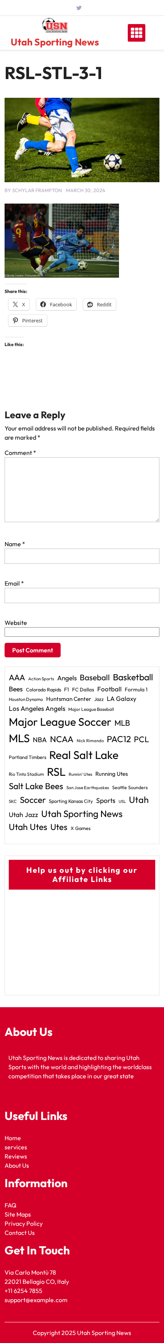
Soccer (33, 799)
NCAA (62, 739)
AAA (17, 677)
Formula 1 (136, 689)
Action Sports (41, 678)
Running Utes (111, 773)
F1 (66, 689)
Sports (106, 800)
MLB (122, 723)
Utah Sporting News (55, 42)
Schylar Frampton (37, 190)
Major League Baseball (91, 709)
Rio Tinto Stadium (26, 774)
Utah (139, 799)
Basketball (133, 677)
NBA (40, 739)
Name (15, 544)
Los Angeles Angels (37, 708)
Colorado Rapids (43, 689)
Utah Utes (28, 826)
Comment (20, 452)
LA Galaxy (122, 698)
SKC (13, 801)
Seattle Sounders (130, 787)
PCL (141, 739)
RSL (56, 772)
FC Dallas (83, 689)
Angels (67, 678)
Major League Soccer (60, 721)
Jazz (99, 699)
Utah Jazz (23, 815)
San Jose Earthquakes (87, 787)
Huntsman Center (68, 698)
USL (122, 801)
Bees (16, 688)
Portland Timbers (27, 757)
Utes (59, 827)
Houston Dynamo (26, 699)
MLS (19, 738)
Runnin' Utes (80, 774)
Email (14, 583)
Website (16, 622)
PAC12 (119, 738)
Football (109, 689)
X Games (80, 828)
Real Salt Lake (84, 755)
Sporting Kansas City (71, 801)
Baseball (95, 677)
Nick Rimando (90, 740)
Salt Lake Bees (36, 786)
